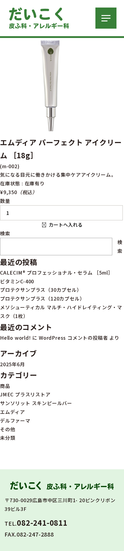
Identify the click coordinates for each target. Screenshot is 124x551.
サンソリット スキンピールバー (36, 403)
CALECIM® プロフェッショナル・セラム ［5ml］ (56, 272)
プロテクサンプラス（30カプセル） (41, 289)
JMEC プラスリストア (25, 394)
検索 (5, 233)
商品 (5, 385)
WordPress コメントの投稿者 (73, 337)
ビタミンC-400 (17, 281)
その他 (7, 429)
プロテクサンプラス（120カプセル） (42, 298)
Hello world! (15, 337)
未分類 (7, 437)
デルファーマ (15, 420)
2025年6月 (12, 364)
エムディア (12, 411)
